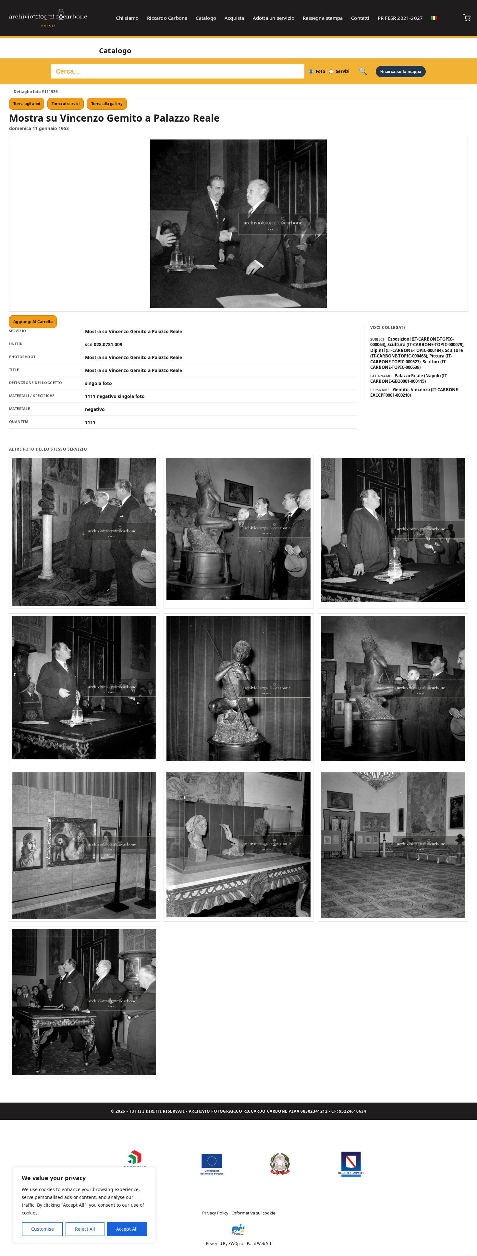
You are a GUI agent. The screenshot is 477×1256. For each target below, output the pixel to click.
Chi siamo (127, 18)
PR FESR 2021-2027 (400, 18)
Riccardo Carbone (167, 18)
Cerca (363, 71)
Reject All (85, 1229)
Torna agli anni (26, 104)
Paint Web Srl (259, 1243)
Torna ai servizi (66, 104)
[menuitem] (434, 18)
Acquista (234, 18)
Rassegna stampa (323, 18)
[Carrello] (467, 17)
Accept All (127, 1229)
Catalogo (206, 18)
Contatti (360, 18)
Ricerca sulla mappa (400, 71)
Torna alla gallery (107, 104)
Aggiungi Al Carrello (33, 321)
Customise (42, 1229)
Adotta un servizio (274, 18)
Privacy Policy (215, 1213)
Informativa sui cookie (253, 1213)
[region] (84, 1205)
